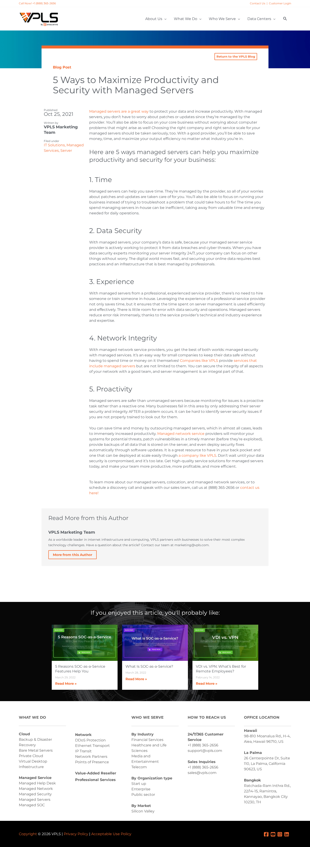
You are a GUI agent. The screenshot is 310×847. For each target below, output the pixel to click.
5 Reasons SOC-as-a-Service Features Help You (80, 668)
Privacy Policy (76, 834)
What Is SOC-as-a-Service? (149, 666)
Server (66, 150)
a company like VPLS (197, 455)
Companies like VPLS (199, 360)
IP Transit (83, 751)
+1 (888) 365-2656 (203, 745)
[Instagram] (281, 834)
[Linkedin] (287, 834)
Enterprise (140, 789)
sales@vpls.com (202, 773)
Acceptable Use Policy (111, 834)
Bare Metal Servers (36, 750)
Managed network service (180, 433)
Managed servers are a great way (119, 111)
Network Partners (91, 756)
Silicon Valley (143, 811)
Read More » (66, 683)
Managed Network (36, 788)
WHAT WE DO (32, 717)
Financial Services (147, 740)
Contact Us (257, 3)
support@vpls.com (205, 750)
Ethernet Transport (92, 745)
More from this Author (72, 555)
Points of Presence (92, 762)
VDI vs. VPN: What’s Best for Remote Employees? (221, 668)
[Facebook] (267, 834)
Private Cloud (31, 756)
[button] (285, 18)
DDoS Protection (90, 740)
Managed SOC (32, 805)
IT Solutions (54, 145)
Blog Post (62, 67)
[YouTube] (274, 834)
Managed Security (35, 794)
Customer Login (280, 3)
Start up (138, 783)
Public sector (143, 794)
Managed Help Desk (37, 783)
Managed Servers (34, 799)
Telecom (139, 767)
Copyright (28, 834)
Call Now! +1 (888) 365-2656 (37, 3)
